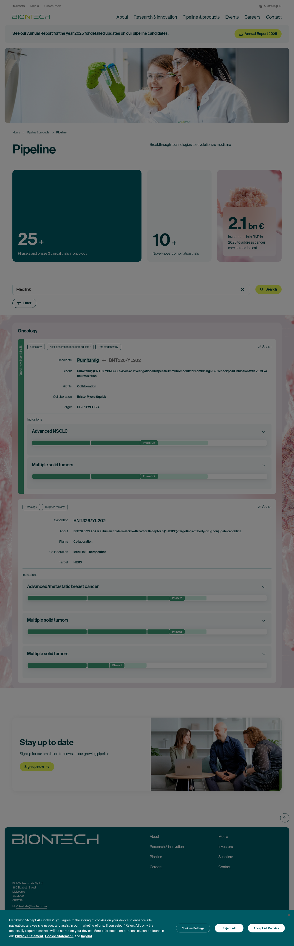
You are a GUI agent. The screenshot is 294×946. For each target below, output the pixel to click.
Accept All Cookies (266, 928)
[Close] (289, 915)
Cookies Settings (193, 928)
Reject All (229, 928)
